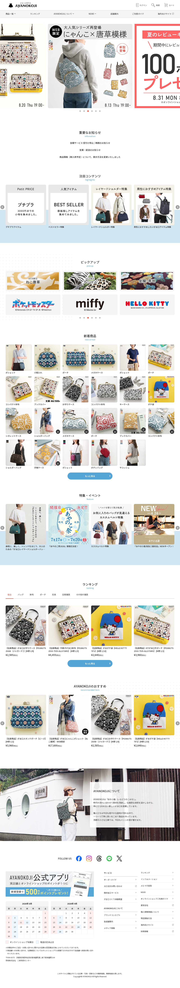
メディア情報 (109, 928)
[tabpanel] (90, 631)
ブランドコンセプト (112, 915)
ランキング (35, 13)
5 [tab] (95, 111)
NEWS (143, 892)
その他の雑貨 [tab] (82, 594)
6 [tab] (99, 111)
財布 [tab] (32, 594)
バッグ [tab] (21, 594)
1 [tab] (80, 111)
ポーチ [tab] (43, 594)
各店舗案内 (108, 921)
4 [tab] (92, 111)
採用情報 (144, 931)
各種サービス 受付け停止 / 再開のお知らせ (90, 142)
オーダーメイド (110, 879)
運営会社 (144, 905)
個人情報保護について (150, 911)
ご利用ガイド (138, 13)
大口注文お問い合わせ (113, 886)
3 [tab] (88, 111)
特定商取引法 (146, 918)
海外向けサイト (165, 13)
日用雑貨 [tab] (66, 594)
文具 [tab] (54, 594)
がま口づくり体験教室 (113, 899)
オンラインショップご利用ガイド (154, 898)
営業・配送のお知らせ (90, 149)
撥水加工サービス (111, 892)
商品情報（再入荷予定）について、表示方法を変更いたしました (90, 156)
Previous (2, 207)
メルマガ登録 (146, 885)
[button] (155, 5)
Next (178, 207)
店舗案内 (114, 13)
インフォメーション (149, 879)
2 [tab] (84, 111)
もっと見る (90, 476)
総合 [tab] (10, 594)
